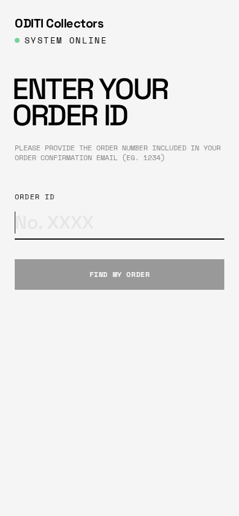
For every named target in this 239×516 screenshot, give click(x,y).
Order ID (35, 197)
